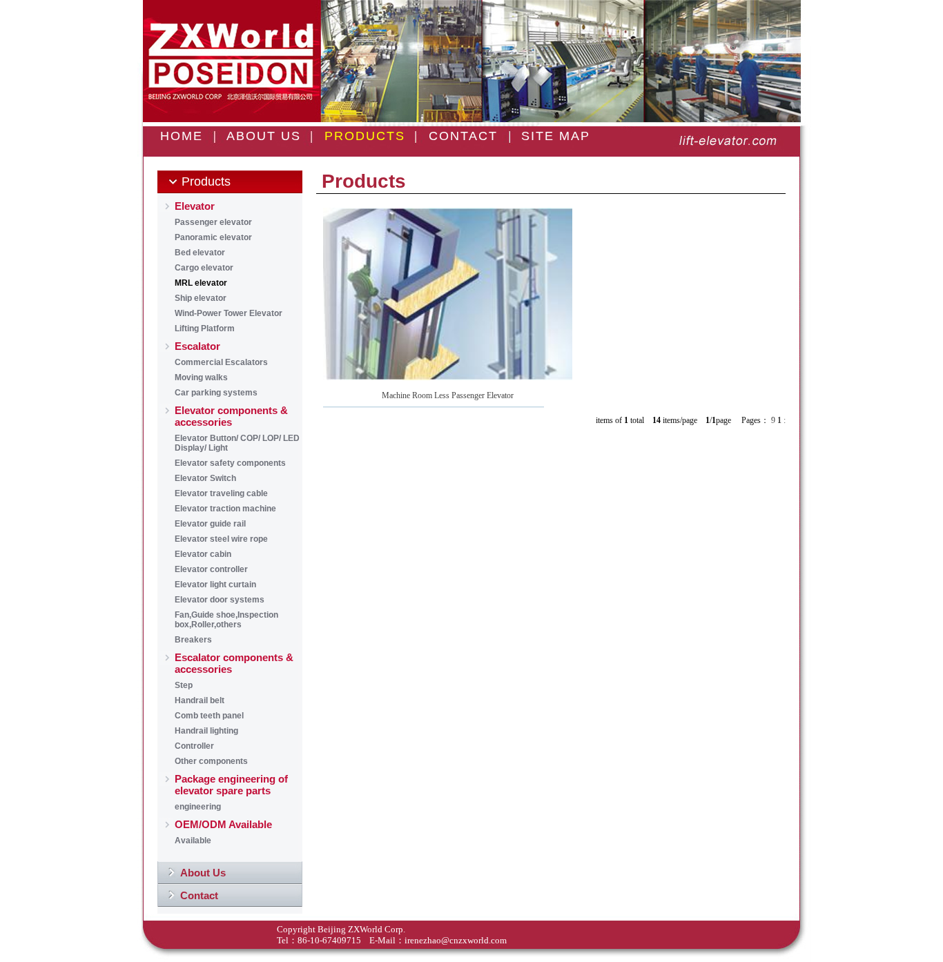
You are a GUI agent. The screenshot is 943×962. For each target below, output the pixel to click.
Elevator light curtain (215, 584)
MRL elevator (201, 283)
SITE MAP (555, 136)
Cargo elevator (204, 268)
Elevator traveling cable (221, 493)
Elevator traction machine (225, 508)
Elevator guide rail (210, 524)
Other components (211, 761)
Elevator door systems (219, 600)
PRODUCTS (364, 136)
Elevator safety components (230, 463)
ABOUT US (263, 136)
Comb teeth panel (209, 715)
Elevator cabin (203, 554)
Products (206, 181)
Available (193, 840)
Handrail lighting (206, 731)
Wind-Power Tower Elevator (228, 313)
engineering (198, 807)
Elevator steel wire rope (221, 539)
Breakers (193, 640)
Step (184, 685)
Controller (194, 746)
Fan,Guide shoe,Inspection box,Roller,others (226, 619)
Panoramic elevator (213, 237)
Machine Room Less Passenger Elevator (448, 395)
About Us (203, 872)
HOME (181, 136)
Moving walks (201, 377)
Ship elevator (200, 298)
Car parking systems (216, 392)
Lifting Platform (205, 328)
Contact (199, 895)
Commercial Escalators (221, 362)
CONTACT (463, 136)
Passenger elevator (213, 222)
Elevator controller (211, 569)
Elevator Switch (205, 478)
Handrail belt (199, 700)
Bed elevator (200, 252)
